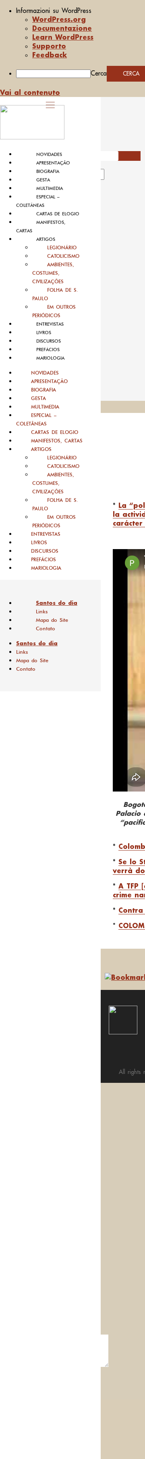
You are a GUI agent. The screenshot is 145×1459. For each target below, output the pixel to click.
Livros (43, 332)
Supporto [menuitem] (49, 46)
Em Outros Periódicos (54, 311)
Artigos (45, 239)
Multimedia (49, 188)
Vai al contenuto (30, 92)
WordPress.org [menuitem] (59, 19)
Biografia (47, 171)
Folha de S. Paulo (55, 294)
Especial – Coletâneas (36, 419)
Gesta (43, 180)
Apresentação (53, 163)
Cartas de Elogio (57, 214)
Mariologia (50, 358)
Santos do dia (56, 603)
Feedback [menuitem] (49, 55)
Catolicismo (63, 256)
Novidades (49, 154)
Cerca (99, 73)
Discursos (48, 341)
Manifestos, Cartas (57, 441)
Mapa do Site (52, 620)
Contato (45, 628)
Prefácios (48, 349)
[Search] (113, 177)
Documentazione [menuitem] (62, 28)
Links (42, 611)
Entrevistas (50, 324)
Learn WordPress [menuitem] (62, 37)
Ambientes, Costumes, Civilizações (53, 272)
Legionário (62, 247)
